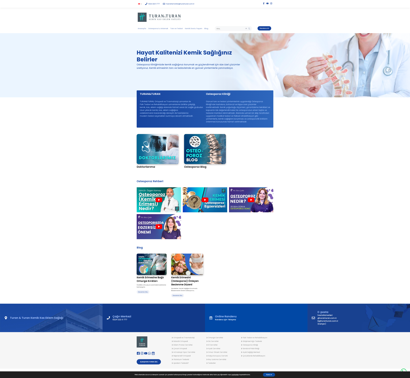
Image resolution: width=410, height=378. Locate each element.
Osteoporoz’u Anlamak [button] (158, 28)
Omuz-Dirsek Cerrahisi (217, 352)
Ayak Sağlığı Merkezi (251, 352)
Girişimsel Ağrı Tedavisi (252, 341)
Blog (206, 28)
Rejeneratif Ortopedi (182, 356)
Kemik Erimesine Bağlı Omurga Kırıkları (150, 279)
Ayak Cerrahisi (214, 348)
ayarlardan (235, 375)
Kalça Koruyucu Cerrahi (218, 356)
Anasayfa (142, 28)
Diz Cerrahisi (213, 341)
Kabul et (269, 375)
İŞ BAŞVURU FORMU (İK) (148, 362)
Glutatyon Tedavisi (181, 359)
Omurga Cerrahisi (215, 337)
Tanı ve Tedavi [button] (176, 28)
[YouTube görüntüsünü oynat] (159, 199)
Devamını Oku (143, 292)
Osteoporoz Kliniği (250, 345)
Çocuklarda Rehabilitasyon (254, 356)
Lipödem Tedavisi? (181, 363)
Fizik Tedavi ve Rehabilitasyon (255, 337)
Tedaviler (212, 363)
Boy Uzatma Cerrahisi (217, 359)
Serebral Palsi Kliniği (251, 348)
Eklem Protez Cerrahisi (182, 345)
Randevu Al (264, 28)
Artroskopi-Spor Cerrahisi (184, 352)
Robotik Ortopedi (180, 341)
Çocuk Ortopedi (180, 348)
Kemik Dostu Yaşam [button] (193, 28)
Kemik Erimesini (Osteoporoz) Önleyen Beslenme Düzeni (185, 281)
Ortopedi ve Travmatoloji (183, 337)
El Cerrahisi (212, 345)
